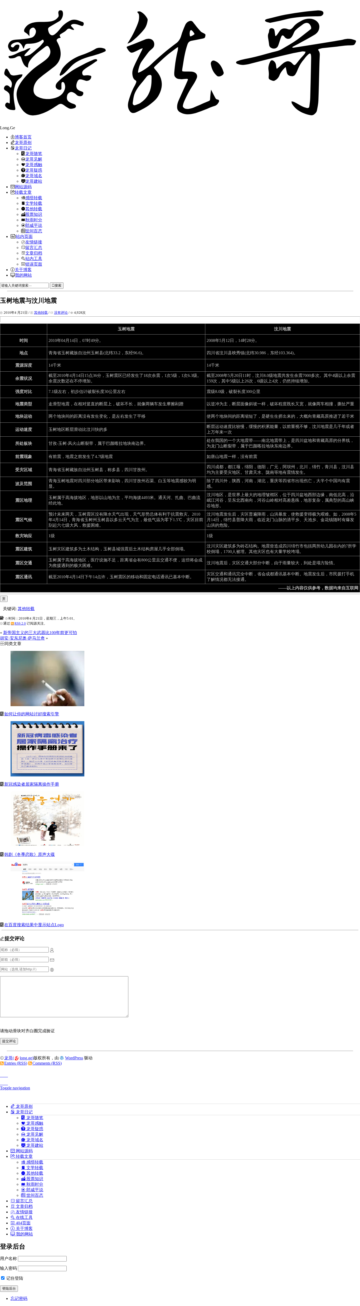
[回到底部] (180, 1082)
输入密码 (8, 1268)
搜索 (58, 285)
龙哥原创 (23, 142)
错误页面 (33, 264)
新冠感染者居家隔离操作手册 (31, 784)
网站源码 (23, 187)
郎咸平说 (33, 225)
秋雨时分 (33, 220)
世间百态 (33, 231)
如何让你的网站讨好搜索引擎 (31, 714)
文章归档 (33, 253)
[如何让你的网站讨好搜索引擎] (47, 704)
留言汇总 (33, 247)
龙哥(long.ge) (18, 1058)
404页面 (23, 1223)
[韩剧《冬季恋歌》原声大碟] (47, 845)
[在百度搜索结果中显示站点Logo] (47, 915)
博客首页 (23, 137)
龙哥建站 (33, 181)
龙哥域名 (33, 175)
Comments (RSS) (47, 1063)
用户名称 (8, 1258)
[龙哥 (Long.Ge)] (180, 63)
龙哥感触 (33, 164)
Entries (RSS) (15, 1063)
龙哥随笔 (33, 153)
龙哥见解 (33, 159)
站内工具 (33, 258)
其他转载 (33, 209)
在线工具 (24, 1217)
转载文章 (23, 192)
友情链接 (33, 242)
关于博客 (23, 269)
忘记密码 (19, 1298)
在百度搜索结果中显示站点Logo (34, 925)
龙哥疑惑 (33, 170)
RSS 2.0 (20, 623)
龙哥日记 (23, 148)
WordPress (74, 1058)
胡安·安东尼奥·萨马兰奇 (22, 638)
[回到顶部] (180, 1074)
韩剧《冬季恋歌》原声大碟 (29, 854)
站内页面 (24, 236)
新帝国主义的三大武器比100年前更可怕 (40, 632)
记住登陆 (14, 1278)
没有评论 (61, 313)
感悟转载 (33, 198)
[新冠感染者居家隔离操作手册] (47, 775)
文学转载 (33, 203)
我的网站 (23, 275)
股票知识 (33, 214)
